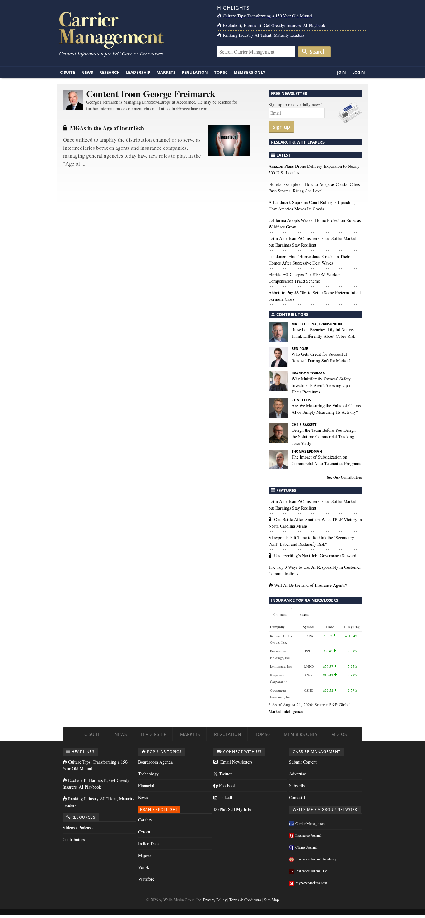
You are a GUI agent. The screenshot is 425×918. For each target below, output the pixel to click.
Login (358, 72)
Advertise (297, 774)
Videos (339, 734)
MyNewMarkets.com (311, 882)
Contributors (74, 839)
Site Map (271, 899)
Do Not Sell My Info (232, 809)
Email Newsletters (235, 762)
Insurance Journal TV (311, 870)
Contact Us (298, 797)
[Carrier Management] (132, 29)
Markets (165, 72)
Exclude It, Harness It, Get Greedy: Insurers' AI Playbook (274, 25)
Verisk (143, 867)
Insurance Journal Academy (315, 858)
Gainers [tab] (280, 614)
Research (109, 72)
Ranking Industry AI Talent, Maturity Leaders (263, 35)
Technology (148, 774)
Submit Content (303, 762)
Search (317, 51)
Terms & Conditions (245, 899)
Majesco (145, 855)
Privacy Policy (215, 899)
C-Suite (67, 72)
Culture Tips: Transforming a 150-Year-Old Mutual (267, 16)
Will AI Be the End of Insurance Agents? (310, 585)
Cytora (144, 832)
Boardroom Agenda (155, 762)
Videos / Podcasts (78, 828)
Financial (146, 786)
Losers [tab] (303, 614)
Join (341, 72)
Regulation (195, 72)
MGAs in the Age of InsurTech (107, 128)
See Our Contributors (344, 477)
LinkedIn (226, 797)
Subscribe (297, 786)
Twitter (225, 774)
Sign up (281, 126)
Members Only (249, 72)
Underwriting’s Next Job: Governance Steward (315, 555)
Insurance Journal (308, 835)
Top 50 (220, 72)
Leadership (138, 72)
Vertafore (146, 879)
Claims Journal (306, 847)
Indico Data (148, 843)
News (87, 72)
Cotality (145, 820)
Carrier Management (310, 823)
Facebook (227, 786)
